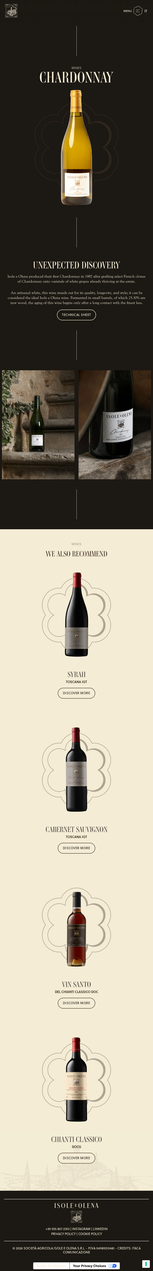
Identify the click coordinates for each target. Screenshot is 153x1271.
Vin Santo (76, 984)
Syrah (77, 674)
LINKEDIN (100, 1229)
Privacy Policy (63, 1234)
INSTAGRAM (81, 1229)
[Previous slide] (10, 425)
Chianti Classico (76, 1139)
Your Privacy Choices (89, 1266)
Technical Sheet (76, 315)
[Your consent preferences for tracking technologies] (146, 1264)
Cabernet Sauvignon (77, 829)
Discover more (76, 693)
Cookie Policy (90, 1234)
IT (145, 11)
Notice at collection (51, 1266)
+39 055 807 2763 (58, 1229)
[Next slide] (143, 425)
